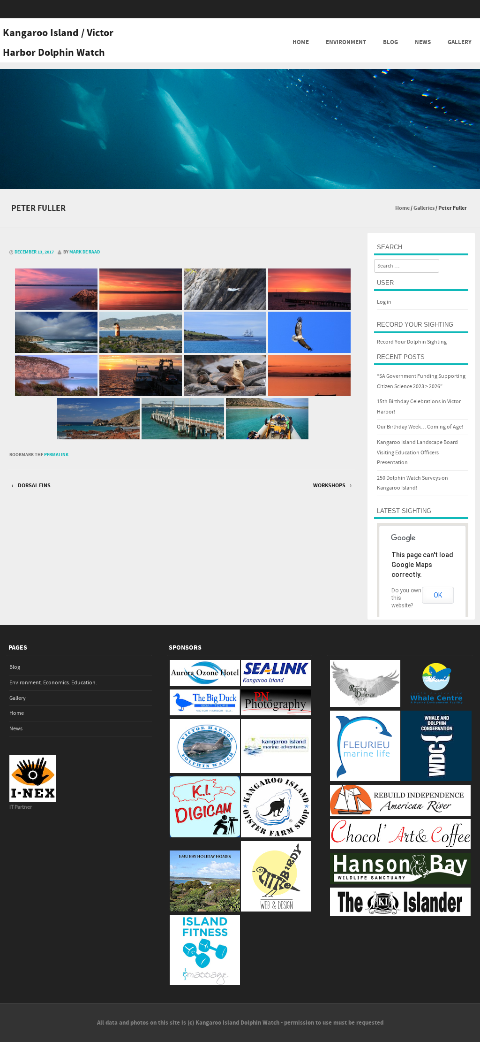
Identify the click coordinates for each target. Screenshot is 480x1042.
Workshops (332, 486)
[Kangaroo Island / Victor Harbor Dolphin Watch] (240, 182)
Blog (390, 42)
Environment (346, 42)
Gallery (460, 42)
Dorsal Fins (31, 486)
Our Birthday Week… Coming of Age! (420, 426)
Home (300, 42)
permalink (56, 455)
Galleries (424, 208)
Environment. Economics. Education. (53, 682)
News (423, 42)
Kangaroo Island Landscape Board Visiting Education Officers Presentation (417, 452)
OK (438, 595)
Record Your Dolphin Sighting (412, 341)
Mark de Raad (84, 252)
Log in (384, 302)
